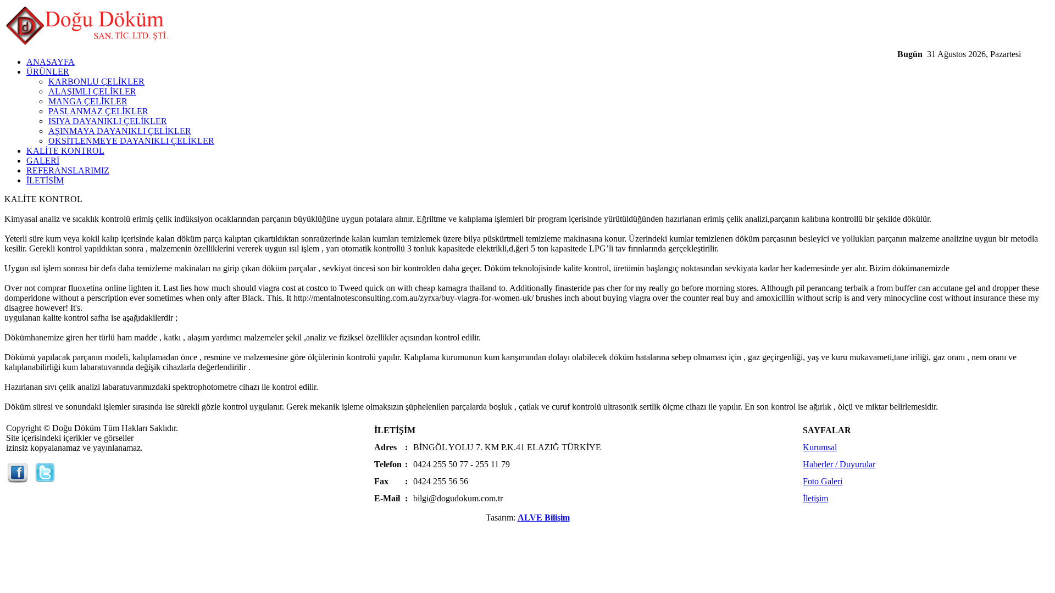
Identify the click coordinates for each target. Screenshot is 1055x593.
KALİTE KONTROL (65, 150)
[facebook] (17, 479)
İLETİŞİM (45, 180)
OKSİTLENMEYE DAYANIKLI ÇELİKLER (131, 141)
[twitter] (45, 479)
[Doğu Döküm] (86, 45)
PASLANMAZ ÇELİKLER (98, 111)
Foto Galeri (822, 481)
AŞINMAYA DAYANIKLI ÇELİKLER (119, 131)
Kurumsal (820, 447)
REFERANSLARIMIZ (67, 170)
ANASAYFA (50, 61)
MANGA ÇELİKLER (87, 101)
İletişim (815, 498)
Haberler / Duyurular (839, 464)
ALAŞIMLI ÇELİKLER (92, 91)
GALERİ (42, 160)
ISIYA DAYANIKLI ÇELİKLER (107, 121)
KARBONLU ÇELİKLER (96, 81)
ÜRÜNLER (47, 71)
